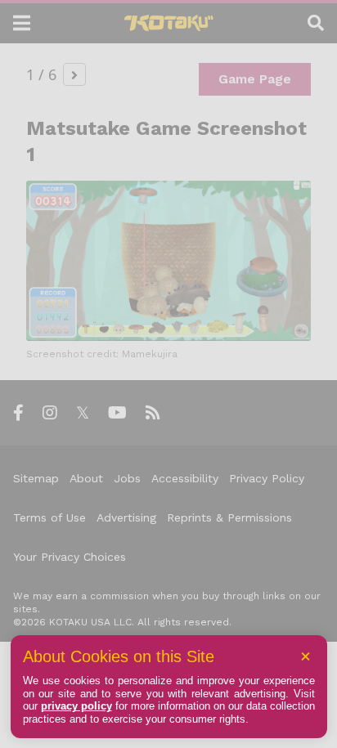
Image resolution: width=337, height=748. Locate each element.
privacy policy (76, 706)
